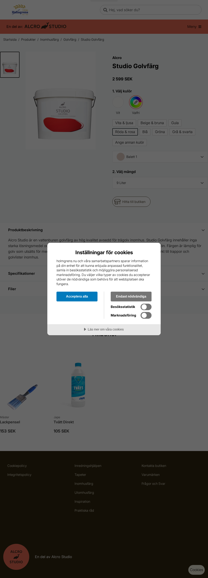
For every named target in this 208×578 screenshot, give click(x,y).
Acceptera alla (77, 296)
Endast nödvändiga (131, 296)
